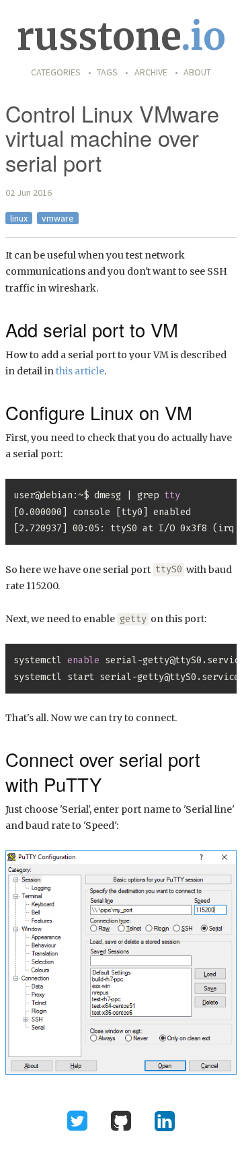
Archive (150, 72)
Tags (107, 72)
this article (80, 371)
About (197, 72)
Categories (56, 72)
